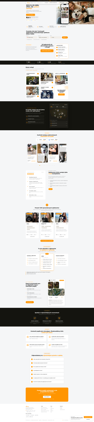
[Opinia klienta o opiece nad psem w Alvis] (42, 153)
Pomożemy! (61, 94)
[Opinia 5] (46, 165)
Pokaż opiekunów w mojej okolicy (47, 240)
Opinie (51, 409)
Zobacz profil (32, 236)
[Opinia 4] (44, 165)
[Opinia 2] (41, 165)
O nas (35, 2)
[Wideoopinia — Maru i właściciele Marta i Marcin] (31, 149)
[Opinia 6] (48, 165)
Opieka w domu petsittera (44, 408)
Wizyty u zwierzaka (43, 409)
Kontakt (61, 408)
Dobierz (64, 37)
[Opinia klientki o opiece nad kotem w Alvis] (64, 153)
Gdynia (34, 410)
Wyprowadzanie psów (44, 407)
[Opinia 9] (52, 165)
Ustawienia (88, 419)
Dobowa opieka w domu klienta (45, 410)
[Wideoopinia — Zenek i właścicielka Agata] (53, 149)
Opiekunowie (52, 408)
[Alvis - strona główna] (28, 2)
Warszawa (28, 410)
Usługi (31, 2)
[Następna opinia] (68, 153)
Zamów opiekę (30, 14)
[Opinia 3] (43, 165)
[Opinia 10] (54, 165)
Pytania (61, 407)
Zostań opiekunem (40, 2)
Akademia (52, 410)
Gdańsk (30, 410)
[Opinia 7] (49, 165)
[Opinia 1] (40, 165)
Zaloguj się (46, 2)
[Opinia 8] (51, 165)
